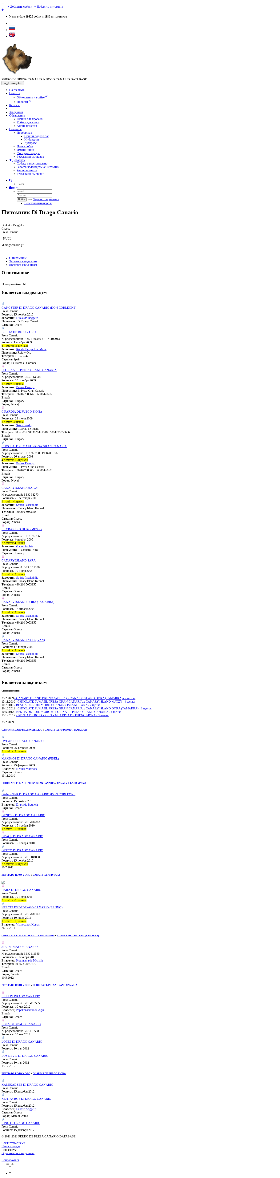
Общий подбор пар (36, 136)
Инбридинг (31, 139)
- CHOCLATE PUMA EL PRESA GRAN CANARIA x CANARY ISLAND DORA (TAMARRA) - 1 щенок (84, 708)
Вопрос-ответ (10, 1160)
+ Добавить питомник (48, 6)
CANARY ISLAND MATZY (20, 487)
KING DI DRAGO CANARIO (21, 1123)
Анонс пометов (27, 125)
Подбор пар (24, 132)
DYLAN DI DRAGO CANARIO (23, 741)
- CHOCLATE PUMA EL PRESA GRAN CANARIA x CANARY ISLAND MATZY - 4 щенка (75, 701)
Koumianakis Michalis (29, 960)
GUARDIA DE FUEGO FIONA (22, 411)
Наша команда (11, 1146)
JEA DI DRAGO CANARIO (20, 946)
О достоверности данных (18, 1153)
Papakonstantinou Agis (30, 1010)
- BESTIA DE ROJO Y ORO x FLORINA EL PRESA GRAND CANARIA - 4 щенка (67, 711)
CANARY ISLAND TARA (46, 874)
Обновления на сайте (33, 97)
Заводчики (16, 112)
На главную (17, 89)
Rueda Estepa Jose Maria (31, 349)
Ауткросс (30, 143)
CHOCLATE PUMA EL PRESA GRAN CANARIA (34, 446)
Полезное (15, 129)
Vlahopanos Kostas (28, 924)
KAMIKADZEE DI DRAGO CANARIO (27, 1084)
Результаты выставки (30, 173)
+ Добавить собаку (20, 6)
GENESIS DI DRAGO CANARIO (23, 815)
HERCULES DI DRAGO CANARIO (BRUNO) (32, 907)
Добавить (18, 160)
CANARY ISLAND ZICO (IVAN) (23, 640)
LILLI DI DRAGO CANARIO (21, 996)
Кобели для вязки (28, 122)
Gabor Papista (24, 546)
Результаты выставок (30, 156)
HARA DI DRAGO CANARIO (21, 889)
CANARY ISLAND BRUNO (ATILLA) (22, 729)
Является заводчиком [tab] (23, 264)
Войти (15, 187)
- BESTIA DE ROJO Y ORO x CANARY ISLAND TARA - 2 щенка (57, 705)
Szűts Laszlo (23, 425)
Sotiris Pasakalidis (27, 504)
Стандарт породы (28, 153)
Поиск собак (25, 146)
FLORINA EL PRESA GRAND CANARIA (29, 370)
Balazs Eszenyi (25, 387)
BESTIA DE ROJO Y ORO (19, 332)
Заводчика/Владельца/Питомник (38, 167)
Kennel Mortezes (26, 768)
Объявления (17, 115)
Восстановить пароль (38, 203)
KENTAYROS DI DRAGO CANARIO (26, 1098)
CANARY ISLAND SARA (19, 560)
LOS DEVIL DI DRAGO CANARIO (25, 1055)
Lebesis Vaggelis (26, 1109)
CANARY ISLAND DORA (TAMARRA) (28, 602)
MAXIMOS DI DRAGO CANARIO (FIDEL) (30, 758)
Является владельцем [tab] (23, 261)
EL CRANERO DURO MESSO (22, 529)
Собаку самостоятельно (32, 163)
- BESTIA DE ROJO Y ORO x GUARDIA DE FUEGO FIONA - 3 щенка (62, 715)
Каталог (14, 105)
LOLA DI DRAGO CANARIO (21, 1024)
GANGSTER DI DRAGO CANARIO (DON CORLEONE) (39, 307)
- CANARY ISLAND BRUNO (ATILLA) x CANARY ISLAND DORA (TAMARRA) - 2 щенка (74, 698)
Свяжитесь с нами (13, 1142)
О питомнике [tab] (18, 258)
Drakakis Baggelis (27, 317)
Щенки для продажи (30, 119)
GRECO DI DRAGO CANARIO (22, 850)
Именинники (25, 149)
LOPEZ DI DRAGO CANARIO (22, 1041)
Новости (14, 93)
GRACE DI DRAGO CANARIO (22, 836)
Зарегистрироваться (46, 199)
